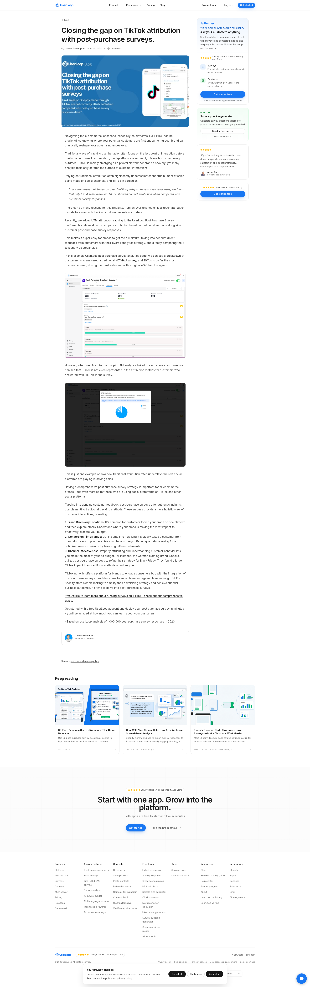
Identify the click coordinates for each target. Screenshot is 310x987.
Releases (60, 903)
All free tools (149, 936)
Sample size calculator (154, 892)
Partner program (209, 886)
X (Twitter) (237, 954)
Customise (196, 974)
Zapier (233, 875)
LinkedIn (250, 954)
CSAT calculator (150, 897)
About (204, 892)
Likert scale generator (154, 912)
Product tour (209, 5)
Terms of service (199, 962)
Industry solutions (151, 870)
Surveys (59, 881)
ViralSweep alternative (125, 908)
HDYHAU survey (125, 260)
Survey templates (151, 875)
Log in (227, 5)
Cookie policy (180, 962)
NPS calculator (150, 886)
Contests (59, 886)
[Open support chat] (301, 978)
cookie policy (104, 978)
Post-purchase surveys (96, 870)
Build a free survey (222, 131)
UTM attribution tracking (107, 220)
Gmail (232, 892)
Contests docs (179, 875)
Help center (207, 881)
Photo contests (121, 881)
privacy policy (124, 978)
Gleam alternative (122, 903)
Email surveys (91, 875)
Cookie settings (247, 962)
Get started (246, 5)
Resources (132, 5)
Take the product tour (164, 827)
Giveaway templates (153, 881)
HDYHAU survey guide (213, 875)
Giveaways (119, 870)
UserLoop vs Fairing (211, 897)
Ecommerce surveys (95, 912)
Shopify (234, 870)
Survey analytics (93, 890)
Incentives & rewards (95, 906)
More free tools (221, 136)
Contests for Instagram (125, 892)
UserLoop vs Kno (210, 903)
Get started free (223, 94)
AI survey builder (93, 895)
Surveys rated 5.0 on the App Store (106, 954)
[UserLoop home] (64, 5)
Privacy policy (164, 962)
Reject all (177, 974)
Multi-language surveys (96, 901)
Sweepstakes (120, 875)
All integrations (237, 897)
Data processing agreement (223, 962)
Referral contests (122, 886)
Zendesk (234, 881)
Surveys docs (178, 870)
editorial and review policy (85, 661)
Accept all (214, 974)
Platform (59, 870)
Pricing (151, 5)
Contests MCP (120, 897)
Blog (162, 5)
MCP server (61, 892)
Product (113, 5)
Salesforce (235, 886)
